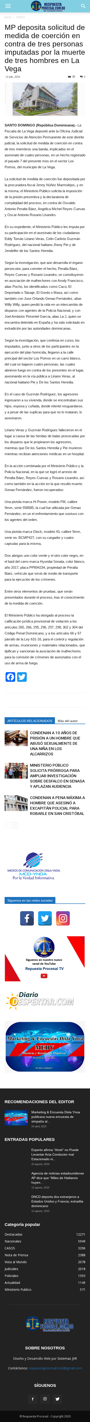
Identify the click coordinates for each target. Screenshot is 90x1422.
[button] (83, 6)
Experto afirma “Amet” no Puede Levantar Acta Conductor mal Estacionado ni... (55, 1154)
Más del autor (68, 721)
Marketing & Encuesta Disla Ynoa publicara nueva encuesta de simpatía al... (55, 1116)
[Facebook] (27, 918)
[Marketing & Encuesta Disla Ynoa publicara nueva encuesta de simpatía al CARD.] (16, 1118)
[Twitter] (45, 918)
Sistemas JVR (67, 1358)
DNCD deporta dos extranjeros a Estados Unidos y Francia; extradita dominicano (57, 1201)
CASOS (20, 17)
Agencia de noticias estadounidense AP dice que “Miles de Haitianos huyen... (57, 1177)
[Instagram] (63, 918)
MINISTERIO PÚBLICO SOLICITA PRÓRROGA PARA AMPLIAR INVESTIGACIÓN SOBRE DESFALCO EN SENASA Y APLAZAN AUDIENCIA (57, 776)
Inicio (8, 17)
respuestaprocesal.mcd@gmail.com (55, 1368)
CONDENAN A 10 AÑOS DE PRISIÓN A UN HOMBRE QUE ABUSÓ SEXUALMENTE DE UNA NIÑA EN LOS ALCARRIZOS (55, 743)
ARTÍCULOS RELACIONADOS (29, 721)
